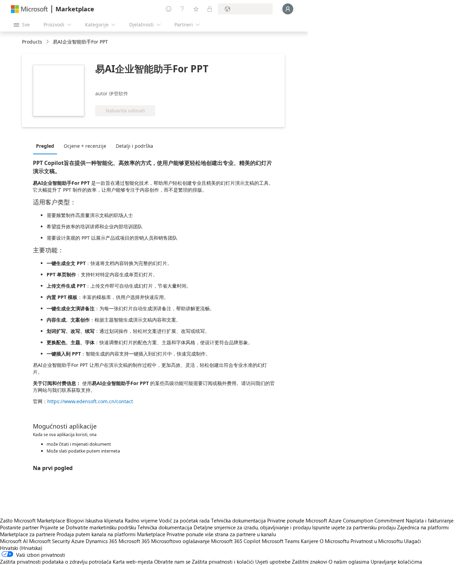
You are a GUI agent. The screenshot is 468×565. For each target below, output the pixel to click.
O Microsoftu (334, 541)
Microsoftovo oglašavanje (180, 541)
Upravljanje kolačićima (396, 561)
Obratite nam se (172, 561)
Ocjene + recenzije (85, 146)
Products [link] (32, 41)
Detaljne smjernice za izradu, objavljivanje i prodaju (252, 527)
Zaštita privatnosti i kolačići (223, 561)
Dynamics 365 (101, 541)
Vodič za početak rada (184, 520)
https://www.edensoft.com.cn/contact (90, 401)
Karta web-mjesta (133, 561)
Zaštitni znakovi (309, 561)
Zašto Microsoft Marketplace (32, 520)
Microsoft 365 (134, 541)
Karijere (309, 541)
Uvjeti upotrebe (273, 561)
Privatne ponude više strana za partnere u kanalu (221, 534)
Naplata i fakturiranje (430, 520)
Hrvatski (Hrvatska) (21, 547)
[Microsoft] (29, 9)
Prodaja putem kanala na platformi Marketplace (111, 534)
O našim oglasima (349, 561)
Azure (77, 541)
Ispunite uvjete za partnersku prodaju (354, 527)
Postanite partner (19, 527)
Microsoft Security (49, 541)
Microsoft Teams (280, 541)
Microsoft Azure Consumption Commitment (356, 520)
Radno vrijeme (141, 520)
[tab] (47, 145)
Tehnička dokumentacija (238, 520)
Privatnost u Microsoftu (376, 541)
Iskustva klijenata (104, 520)
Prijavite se (52, 527)
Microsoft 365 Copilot (235, 541)
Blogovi (75, 520)
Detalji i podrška (134, 146)
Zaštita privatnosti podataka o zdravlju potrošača (55, 561)
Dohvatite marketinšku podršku (101, 527)
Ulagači (412, 541)
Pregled (45, 146)
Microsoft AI (14, 541)
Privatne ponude (285, 520)
